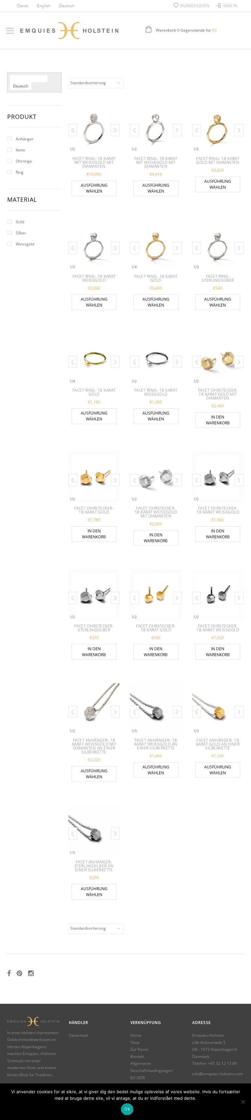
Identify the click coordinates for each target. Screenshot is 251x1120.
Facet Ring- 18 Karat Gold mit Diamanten (217, 160)
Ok (127, 1109)
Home (136, 1035)
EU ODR (137, 1078)
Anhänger (25, 139)
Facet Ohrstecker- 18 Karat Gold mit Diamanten (218, 394)
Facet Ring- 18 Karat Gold (155, 278)
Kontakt (137, 1056)
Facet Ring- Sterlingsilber (218, 278)
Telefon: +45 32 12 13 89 (214, 1063)
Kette (20, 150)
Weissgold (25, 244)
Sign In (230, 5)
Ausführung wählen (94, 188)
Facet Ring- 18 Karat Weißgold (94, 278)
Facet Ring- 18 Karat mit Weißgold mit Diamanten (94, 162)
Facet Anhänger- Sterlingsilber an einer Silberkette (94, 866)
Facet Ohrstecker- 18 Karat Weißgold (217, 510)
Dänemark (78, 1035)
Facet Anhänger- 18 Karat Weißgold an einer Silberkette (155, 744)
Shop (135, 1042)
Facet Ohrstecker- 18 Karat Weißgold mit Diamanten (156, 512)
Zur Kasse (139, 1049)
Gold (20, 222)
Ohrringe (24, 161)
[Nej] (243, 1101)
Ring (20, 172)
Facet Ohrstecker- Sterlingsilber (94, 628)
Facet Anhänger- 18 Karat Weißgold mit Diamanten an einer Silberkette (94, 746)
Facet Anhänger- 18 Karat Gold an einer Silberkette (218, 744)
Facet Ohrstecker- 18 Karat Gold (94, 510)
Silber (21, 233)
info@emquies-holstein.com (217, 1074)
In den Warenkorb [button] (218, 420)
